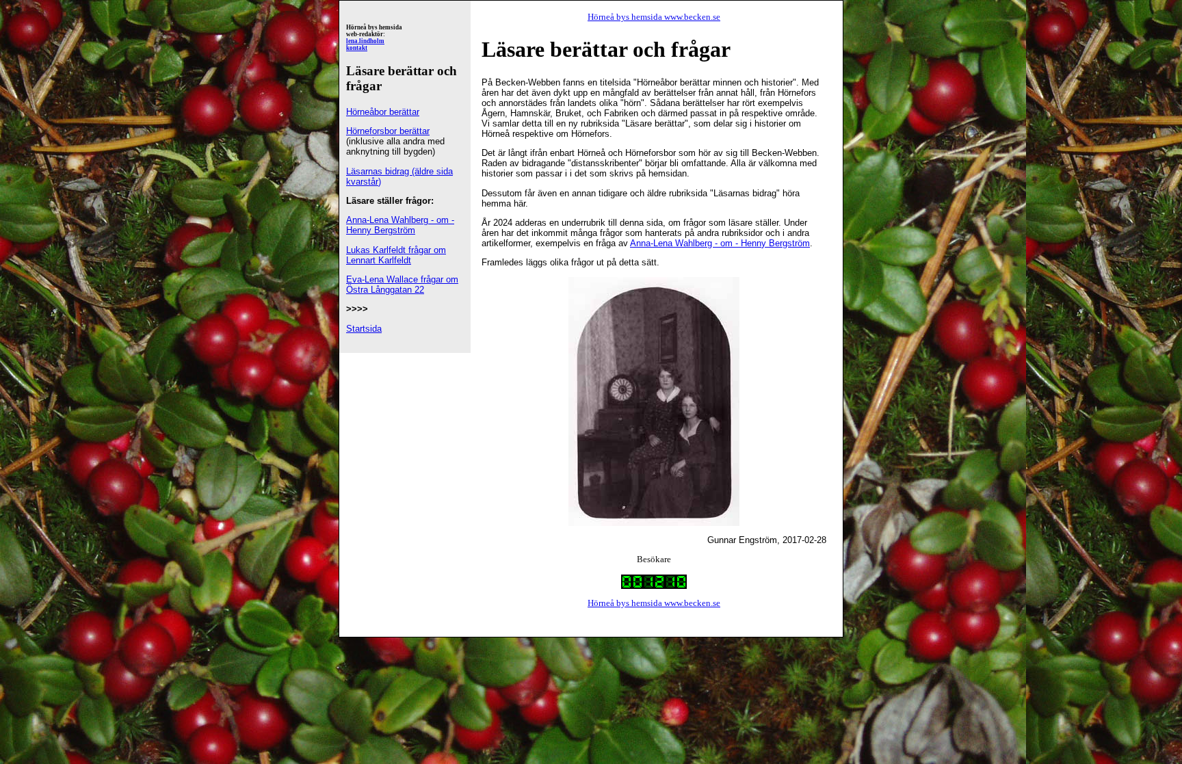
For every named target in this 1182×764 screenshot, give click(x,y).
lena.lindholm (365, 41)
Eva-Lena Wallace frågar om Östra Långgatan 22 (402, 284)
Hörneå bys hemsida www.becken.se (654, 17)
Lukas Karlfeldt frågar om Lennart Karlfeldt (396, 255)
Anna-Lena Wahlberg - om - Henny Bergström (400, 225)
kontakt (356, 47)
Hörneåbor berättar (382, 112)
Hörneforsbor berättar (388, 131)
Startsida (364, 329)
